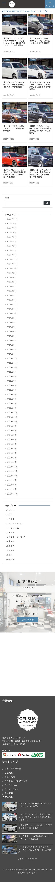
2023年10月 (12, 313)
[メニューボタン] (4, 4)
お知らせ (10, 510)
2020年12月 (12, 467)
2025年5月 (12, 237)
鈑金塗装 (10, 559)
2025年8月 (12, 223)
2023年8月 (12, 322)
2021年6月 (12, 440)
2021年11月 (12, 417)
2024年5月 (12, 282)
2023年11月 (12, 309)
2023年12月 (12, 304)
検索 (7, 198)
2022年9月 (12, 372)
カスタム (10, 519)
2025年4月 (12, 241)
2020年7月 (12, 489)
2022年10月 (12, 368)
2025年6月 (12, 232)
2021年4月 (12, 449)
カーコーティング (14, 523)
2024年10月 (12, 268)
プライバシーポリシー (27, 859)
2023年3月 (12, 345)
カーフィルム (12, 528)
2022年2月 (12, 404)
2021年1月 (12, 462)
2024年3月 (12, 291)
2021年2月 (12, 458)
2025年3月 (12, 246)
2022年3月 (12, 399)
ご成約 (9, 514)
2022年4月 (12, 395)
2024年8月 (12, 273)
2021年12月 (12, 413)
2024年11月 (12, 264)
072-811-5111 (29, 601)
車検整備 (10, 550)
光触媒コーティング (15, 537)
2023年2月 (12, 349)
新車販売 (10, 546)
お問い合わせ (27, 619)
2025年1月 (12, 255)
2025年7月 (12, 228)
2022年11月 (12, 363)
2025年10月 (12, 219)
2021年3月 (12, 453)
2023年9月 (12, 318)
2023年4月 (12, 340)
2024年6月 (12, 277)
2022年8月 (12, 377)
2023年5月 (12, 336)
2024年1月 (12, 300)
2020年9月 (12, 480)
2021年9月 (12, 426)
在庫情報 (10, 541)
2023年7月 (12, 327)
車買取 (9, 555)
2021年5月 (12, 444)
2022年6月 (12, 386)
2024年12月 (12, 259)
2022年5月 (12, 390)
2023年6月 (12, 331)
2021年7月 (12, 435)
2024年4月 (12, 286)
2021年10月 (12, 422)
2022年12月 (12, 359)
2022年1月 (12, 408)
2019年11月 (12, 494)
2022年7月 (12, 381)
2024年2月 (12, 295)
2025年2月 (12, 250)
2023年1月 (12, 354)
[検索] (46, 203)
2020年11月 (12, 471)
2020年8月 (12, 485)
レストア (10, 532)
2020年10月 (12, 476)
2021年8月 (12, 431)
